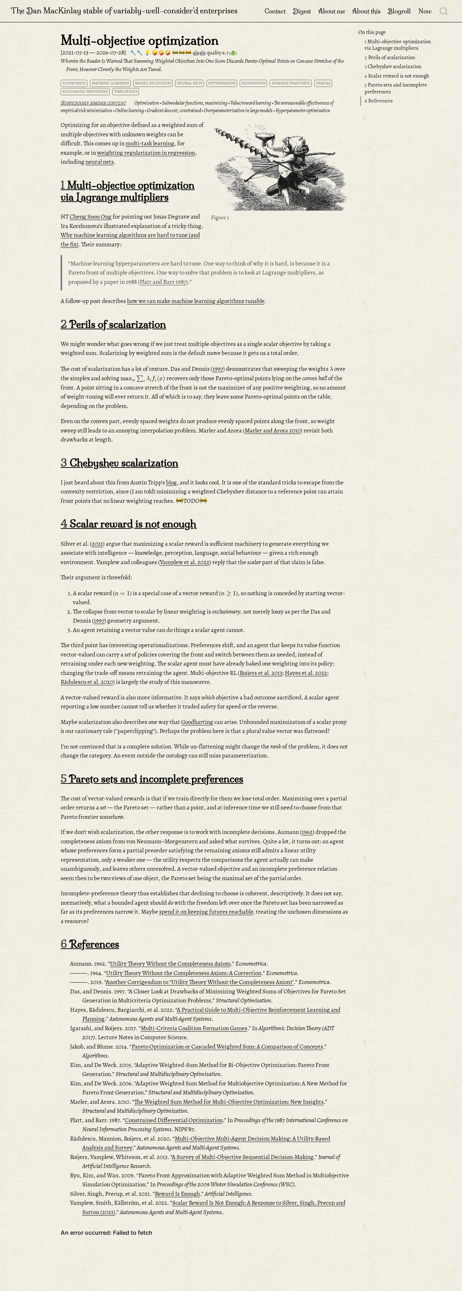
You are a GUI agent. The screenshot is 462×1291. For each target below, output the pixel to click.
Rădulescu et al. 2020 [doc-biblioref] (87, 682)
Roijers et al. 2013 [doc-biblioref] (261, 673)
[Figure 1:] (280, 166)
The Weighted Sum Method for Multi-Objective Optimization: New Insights (229, 1102)
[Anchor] (129, 102)
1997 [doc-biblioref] (218, 369)
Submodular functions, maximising (194, 103)
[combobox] (444, 10)
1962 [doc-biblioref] (307, 832)
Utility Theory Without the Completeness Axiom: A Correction (183, 973)
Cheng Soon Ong (91, 216)
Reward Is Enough (177, 1194)
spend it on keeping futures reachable (206, 912)
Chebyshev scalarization (393, 66)
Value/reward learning (250, 103)
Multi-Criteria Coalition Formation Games (194, 1028)
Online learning (129, 110)
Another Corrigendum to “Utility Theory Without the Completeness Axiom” (200, 982)
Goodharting (197, 722)
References (379, 101)
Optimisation (146, 103)
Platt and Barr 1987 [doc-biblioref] (163, 282)
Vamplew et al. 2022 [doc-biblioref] (184, 562)
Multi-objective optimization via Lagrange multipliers (398, 45)
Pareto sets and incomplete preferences (396, 88)
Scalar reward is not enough (397, 75)
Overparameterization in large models (238, 110)
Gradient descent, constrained (174, 110)
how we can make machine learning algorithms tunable (195, 301)
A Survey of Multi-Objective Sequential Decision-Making (243, 1157)
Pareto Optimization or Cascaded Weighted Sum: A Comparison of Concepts (227, 1046)
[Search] (443, 10)
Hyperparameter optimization (302, 110)
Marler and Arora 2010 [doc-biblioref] (273, 430)
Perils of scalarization (390, 57)
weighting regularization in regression (146, 153)
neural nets (100, 162)
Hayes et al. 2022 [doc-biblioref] (306, 673)
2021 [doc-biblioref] (97, 544)
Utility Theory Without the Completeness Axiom (170, 964)
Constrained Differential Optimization (174, 1120)
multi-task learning (150, 143)
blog (171, 482)
